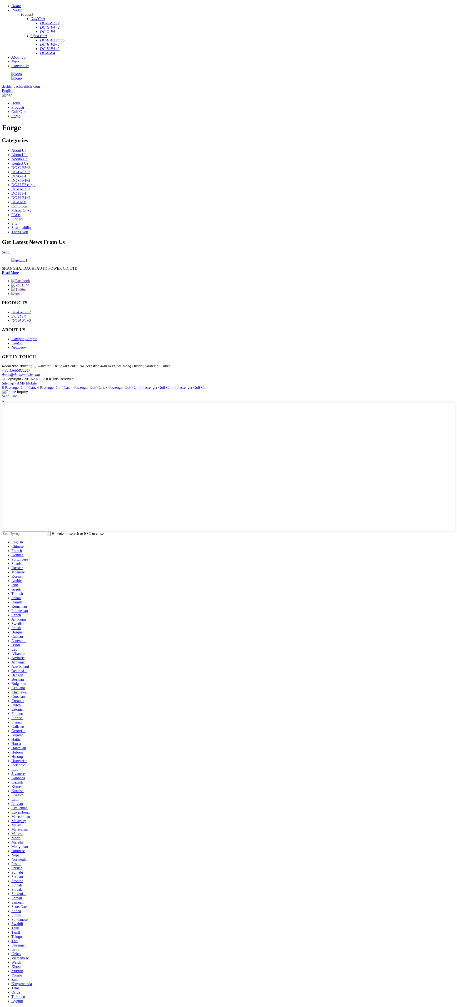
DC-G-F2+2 (20, 168)
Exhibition (19, 206)
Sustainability (21, 228)
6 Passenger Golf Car (190, 387)
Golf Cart (18, 112)
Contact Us (19, 163)
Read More (10, 273)
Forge (15, 116)
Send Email (10, 396)
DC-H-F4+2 (20, 198)
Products (18, 107)
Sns (14, 223)
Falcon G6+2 (21, 210)
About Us (18, 150)
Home (16, 103)
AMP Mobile (27, 383)
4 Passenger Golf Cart (87, 387)
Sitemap (8, 383)
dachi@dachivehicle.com (21, 86)
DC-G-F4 (18, 176)
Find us (17, 219)
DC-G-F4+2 (20, 180)
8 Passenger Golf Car (122, 387)
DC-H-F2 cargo (23, 185)
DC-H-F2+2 (20, 189)
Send (6, 252)
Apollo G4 (19, 159)
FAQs (15, 215)
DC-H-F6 (18, 202)
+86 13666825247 (16, 370)
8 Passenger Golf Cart (18, 387)
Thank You (19, 232)
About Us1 (19, 155)
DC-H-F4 (18, 193)
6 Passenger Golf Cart (156, 387)
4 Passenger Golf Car (53, 387)
